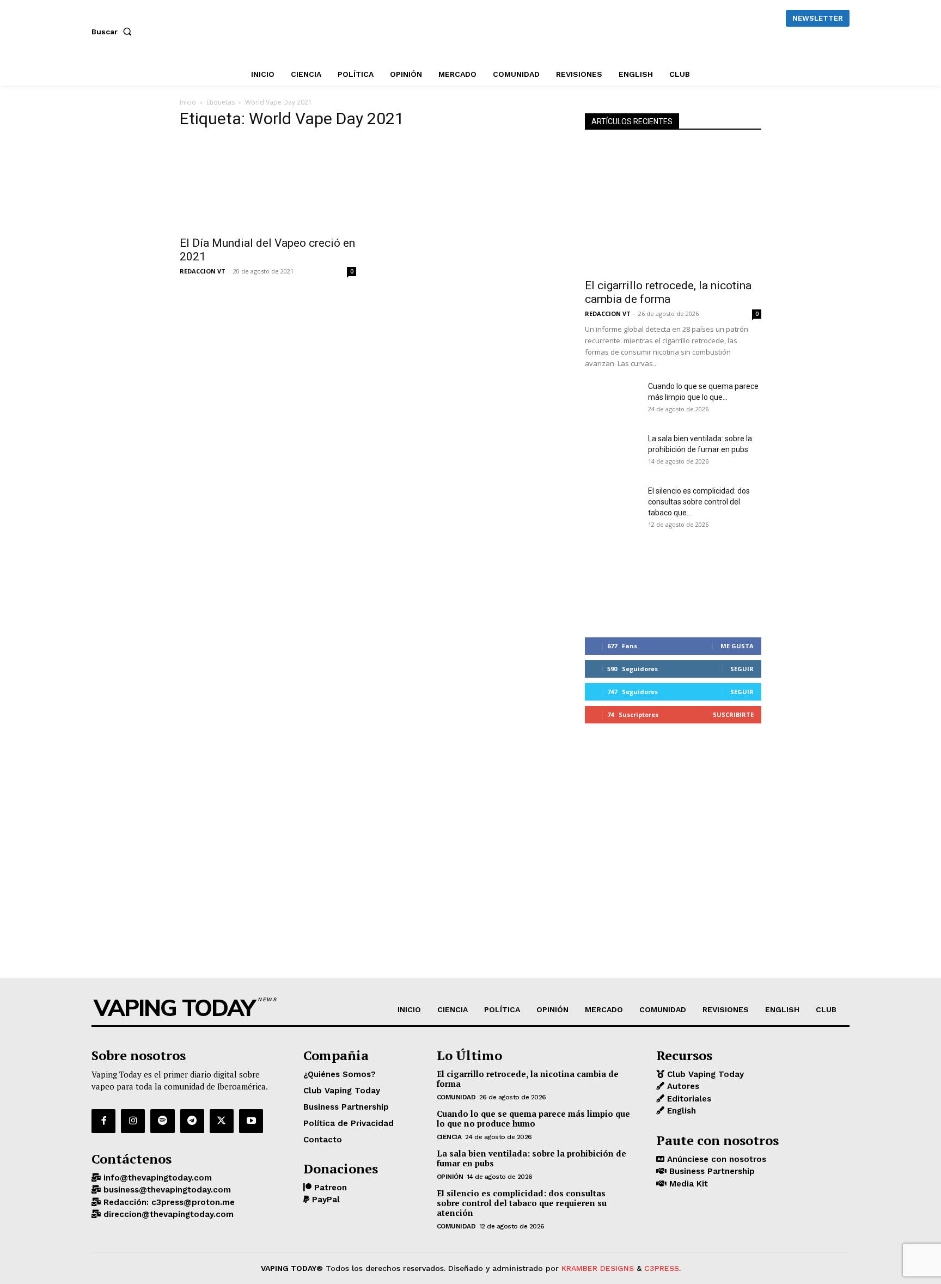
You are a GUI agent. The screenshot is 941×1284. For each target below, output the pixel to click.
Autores (681, 1086)
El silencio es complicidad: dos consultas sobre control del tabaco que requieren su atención (522, 1203)
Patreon (329, 1187)
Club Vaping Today (704, 1074)
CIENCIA (449, 1137)
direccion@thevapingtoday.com (167, 1214)
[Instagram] (133, 1121)
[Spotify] (162, 1121)
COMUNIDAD (456, 1097)
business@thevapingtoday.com (166, 1190)
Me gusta (737, 646)
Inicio (188, 102)
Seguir (742, 669)
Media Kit (687, 1184)
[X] (222, 1121)
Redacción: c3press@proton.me (168, 1202)
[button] (113, 31)
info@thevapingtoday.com (156, 1178)
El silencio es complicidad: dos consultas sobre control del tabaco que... (699, 501)
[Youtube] (251, 1121)
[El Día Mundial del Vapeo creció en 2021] (268, 184)
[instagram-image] (614, 581)
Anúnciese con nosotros (715, 1159)
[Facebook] (103, 1121)
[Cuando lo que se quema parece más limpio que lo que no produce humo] (612, 400)
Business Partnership (711, 1171)
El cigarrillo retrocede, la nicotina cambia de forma (668, 292)
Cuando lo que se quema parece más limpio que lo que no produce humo (533, 1118)
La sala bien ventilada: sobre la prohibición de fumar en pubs (531, 1158)
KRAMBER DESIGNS (597, 1268)
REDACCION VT (202, 271)
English (680, 1111)
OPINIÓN (450, 1176)
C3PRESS (661, 1268)
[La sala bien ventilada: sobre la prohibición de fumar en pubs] (612, 452)
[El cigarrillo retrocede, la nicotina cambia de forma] (673, 208)
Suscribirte (733, 714)
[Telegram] (192, 1121)
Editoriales (687, 1099)
